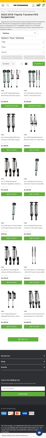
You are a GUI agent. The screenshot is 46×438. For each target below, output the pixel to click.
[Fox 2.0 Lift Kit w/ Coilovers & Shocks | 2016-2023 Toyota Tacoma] (34, 78)
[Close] (43, 1)
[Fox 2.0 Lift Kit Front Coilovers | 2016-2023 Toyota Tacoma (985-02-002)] (34, 167)
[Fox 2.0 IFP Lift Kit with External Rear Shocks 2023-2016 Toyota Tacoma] (11, 78)
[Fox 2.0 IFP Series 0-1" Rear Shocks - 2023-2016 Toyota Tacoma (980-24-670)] (34, 255)
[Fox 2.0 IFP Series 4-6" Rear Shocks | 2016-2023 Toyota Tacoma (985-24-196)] (11, 211)
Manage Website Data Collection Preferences (15, 435)
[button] (38, 5)
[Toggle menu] (3, 5)
